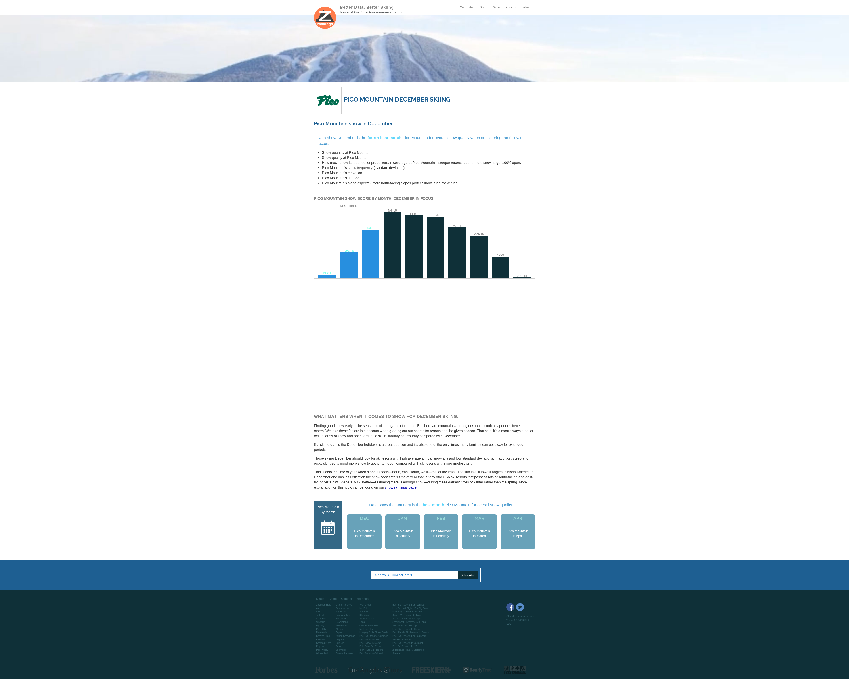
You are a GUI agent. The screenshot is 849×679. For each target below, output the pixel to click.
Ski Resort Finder (401, 639)
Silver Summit (366, 618)
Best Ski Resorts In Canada (407, 629)
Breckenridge (343, 608)
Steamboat (341, 625)
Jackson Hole (323, 604)
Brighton (340, 639)
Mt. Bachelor (366, 629)
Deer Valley (322, 649)
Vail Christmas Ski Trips (405, 625)
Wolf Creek (365, 604)
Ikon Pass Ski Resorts (371, 649)
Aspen (339, 632)
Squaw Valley (343, 615)
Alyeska (340, 629)
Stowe (339, 646)
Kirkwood (321, 639)
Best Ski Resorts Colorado (373, 636)
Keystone (321, 646)
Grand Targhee (344, 604)
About (333, 598)
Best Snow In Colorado (371, 653)
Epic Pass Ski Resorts (371, 646)
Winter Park (322, 653)
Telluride (320, 615)
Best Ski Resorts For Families (408, 604)
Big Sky (320, 625)
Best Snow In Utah (369, 639)
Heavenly (341, 618)
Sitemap (396, 653)
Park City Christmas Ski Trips (408, 611)
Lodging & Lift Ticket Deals (373, 632)
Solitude (340, 643)
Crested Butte (323, 643)
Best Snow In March (370, 643)
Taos (362, 622)
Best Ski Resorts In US (404, 646)
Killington (364, 615)
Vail (318, 611)
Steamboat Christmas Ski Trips (409, 622)
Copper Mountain (368, 625)
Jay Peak (341, 611)
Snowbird (321, 618)
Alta (318, 608)
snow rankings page (401, 487)
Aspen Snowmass (345, 636)
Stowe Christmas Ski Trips (406, 618)
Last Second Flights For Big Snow (410, 608)
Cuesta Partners (344, 653)
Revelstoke (342, 622)
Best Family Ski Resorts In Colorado (411, 632)
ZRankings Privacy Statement (408, 649)
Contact (346, 598)
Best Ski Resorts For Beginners (409, 636)
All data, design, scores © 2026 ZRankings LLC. (520, 620)
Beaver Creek (323, 636)
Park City (321, 629)
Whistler (320, 622)
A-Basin (363, 611)
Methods (362, 598)
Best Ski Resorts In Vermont (407, 643)
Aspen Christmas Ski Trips (406, 615)
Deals (320, 598)
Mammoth (321, 632)
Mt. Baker (364, 608)
